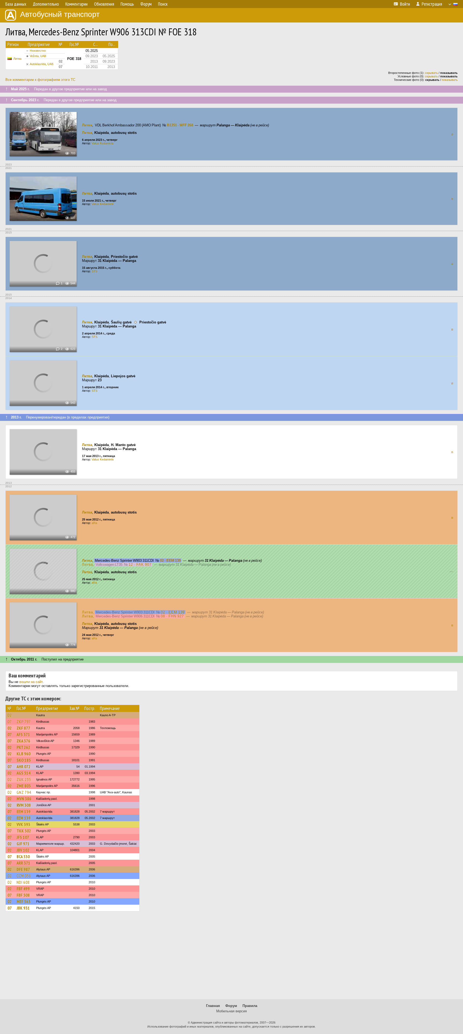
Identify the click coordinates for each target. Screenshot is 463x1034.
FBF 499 (23, 888)
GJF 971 (23, 843)
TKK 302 (24, 830)
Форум (231, 1006)
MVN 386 (24, 798)
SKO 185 (24, 760)
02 (10, 715)
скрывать (431, 72)
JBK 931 (23, 908)
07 (10, 721)
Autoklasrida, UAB (41, 64)
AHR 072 (24, 766)
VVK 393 (23, 824)
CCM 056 (24, 875)
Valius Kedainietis (103, 143)
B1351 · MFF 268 (180, 125)
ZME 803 (24, 785)
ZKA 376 (23, 741)
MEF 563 (24, 901)
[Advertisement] (231, 957)
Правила (249, 1006)
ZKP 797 (24, 721)
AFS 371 (23, 734)
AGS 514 (24, 773)
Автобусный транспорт (60, 14)
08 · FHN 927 (172, 616)
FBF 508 (23, 895)
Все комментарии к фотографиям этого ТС (40, 80)
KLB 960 (24, 753)
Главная (213, 1006)
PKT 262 (23, 747)
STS (94, 271)
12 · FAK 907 (140, 565)
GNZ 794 (24, 792)
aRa (94, 522)
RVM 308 (24, 805)
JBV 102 (23, 850)
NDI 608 (23, 882)
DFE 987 (23, 869)
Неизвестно (38, 50)
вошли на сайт (31, 682)
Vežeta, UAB (38, 56)
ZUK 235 (24, 779)
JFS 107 (23, 837)
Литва (17, 58)
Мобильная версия (231, 1011)
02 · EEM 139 (170, 560)
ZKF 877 (23, 728)
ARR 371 (23, 863)
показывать (450, 79)
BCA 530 (23, 856)
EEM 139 (24, 811)
